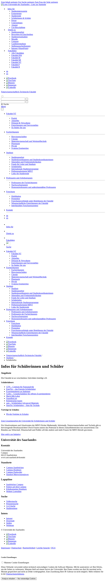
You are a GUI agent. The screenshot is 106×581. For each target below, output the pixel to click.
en (7, 74)
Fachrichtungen (12, 132)
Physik (14, 146)
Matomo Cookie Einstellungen (16, 562)
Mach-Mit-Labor (13, 396)
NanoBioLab (11, 398)
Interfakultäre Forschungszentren (24, 205)
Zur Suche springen (26, 2)
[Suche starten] (26, 99)
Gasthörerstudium (18, 44)
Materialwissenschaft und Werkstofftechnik (29, 141)
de (7, 71)
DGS (53, 548)
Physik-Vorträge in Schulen (17, 414)
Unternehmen (16, 23)
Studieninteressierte (19, 11)
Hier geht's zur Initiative (11, 434)
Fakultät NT (16, 62)
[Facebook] (11, 78)
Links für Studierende (20, 173)
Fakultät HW (16, 55)
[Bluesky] (10, 83)
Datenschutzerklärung (15, 574)
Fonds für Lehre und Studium (23, 164)
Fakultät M (15, 58)
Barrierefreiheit (29, 548)
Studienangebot (17, 32)
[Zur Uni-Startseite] (23, 4)
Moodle (14, 39)
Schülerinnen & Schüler (21, 18)
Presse (14, 20)
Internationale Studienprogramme (25, 169)
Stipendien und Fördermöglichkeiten (26, 162)
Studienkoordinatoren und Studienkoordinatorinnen (32, 159)
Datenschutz (16, 548)
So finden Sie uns (18, 127)
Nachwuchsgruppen (19, 185)
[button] (5, 104)
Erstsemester (16, 13)
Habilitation (16, 196)
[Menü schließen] (2, 109)
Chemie (14, 139)
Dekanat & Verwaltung (20, 123)
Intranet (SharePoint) (19, 48)
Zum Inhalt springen (9, 2)
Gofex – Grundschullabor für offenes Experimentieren (28, 394)
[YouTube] (11, 80)
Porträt (14, 118)
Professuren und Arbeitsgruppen (19, 178)
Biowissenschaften (19, 136)
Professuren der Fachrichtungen (24, 182)
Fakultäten (12, 51)
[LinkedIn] (11, 87)
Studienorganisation (19, 37)
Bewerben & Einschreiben (22, 34)
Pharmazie (15, 143)
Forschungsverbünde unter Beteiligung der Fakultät (32, 201)
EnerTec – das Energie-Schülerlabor (21, 389)
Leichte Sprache (43, 548)
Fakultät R (15, 67)
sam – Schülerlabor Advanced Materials (22, 403)
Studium (9, 153)
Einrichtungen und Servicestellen (24, 125)
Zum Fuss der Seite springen (46, 2)
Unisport (14, 41)
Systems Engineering (20, 148)
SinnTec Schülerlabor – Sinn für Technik (23, 405)
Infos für (11, 9)
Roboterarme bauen (14, 401)
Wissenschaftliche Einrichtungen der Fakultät (29, 203)
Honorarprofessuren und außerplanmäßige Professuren (33, 187)
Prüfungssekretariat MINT (22, 171)
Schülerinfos (16, 166)
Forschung (10, 192)
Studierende (16, 16)
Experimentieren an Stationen (18, 391)
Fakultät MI (16, 60)
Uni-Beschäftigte (18, 27)
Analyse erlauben (8, 579)
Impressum (5, 548)
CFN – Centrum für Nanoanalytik (20, 387)
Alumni (14, 25)
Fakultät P (15, 65)
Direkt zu (12, 30)
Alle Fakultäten (17, 53)
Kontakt (9, 210)
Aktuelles (15, 120)
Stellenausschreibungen (21, 46)
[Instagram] (11, 85)
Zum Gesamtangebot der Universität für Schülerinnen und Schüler (28, 421)
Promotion (15, 198)
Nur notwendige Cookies (27, 579)
